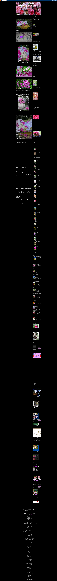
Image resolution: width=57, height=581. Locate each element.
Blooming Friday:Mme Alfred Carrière (28, 531)
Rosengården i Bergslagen (36, 107)
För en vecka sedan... (19, 17)
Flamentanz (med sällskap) (28, 539)
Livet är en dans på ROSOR (37, 241)
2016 (34, 362)
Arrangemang (28, 521)
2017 (34, 361)
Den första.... (38, 222)
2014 (34, 364)
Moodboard (29, 556)
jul (28, 544)
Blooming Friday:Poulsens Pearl (28, 532)
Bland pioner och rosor (36, 179)
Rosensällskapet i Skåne (35, 108)
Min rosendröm (35, 211)
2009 (34, 384)
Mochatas (28, 555)
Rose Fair (28, 567)
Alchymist (29, 519)
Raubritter (29, 564)
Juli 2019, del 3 (38, 160)
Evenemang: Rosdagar (29, 536)
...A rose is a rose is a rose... (28, 5)
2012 (34, 366)
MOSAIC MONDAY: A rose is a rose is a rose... (23, 150)
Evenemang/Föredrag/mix (29, 538)
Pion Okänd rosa (38, 180)
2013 (34, 365)
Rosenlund (29, 568)
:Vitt (29, 517)
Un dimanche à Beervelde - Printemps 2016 (38, 186)
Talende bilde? (38, 237)
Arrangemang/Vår (29, 525)
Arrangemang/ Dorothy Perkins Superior (29, 523)
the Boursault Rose (28, 573)
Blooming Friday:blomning (28, 529)
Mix (28, 552)
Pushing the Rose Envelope (37, 164)
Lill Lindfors (29, 548)
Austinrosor (29, 526)
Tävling (29, 576)
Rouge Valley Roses (35, 109)
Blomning (28, 527)
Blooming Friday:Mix (28, 530)
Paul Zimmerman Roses (35, 106)
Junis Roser (35, 236)
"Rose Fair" (29, 518)
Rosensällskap (28, 569)
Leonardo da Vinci (29, 547)
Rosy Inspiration (36, 231)
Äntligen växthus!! (38, 212)
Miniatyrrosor (28, 550)
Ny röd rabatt (38, 227)
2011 (34, 367)
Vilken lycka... (36, 306)
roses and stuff (35, 189)
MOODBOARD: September (38, 264)
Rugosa (34, 194)
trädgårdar (29, 575)
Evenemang (29, 534)
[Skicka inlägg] (27, 199)
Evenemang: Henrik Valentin (29, 535)
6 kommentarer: (25, 199)
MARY (27, 174)
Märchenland (29, 560)
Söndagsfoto (29, 572)
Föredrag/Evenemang (28, 540)
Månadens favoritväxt (29, 559)
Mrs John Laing (28, 558)
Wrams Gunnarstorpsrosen (28, 579)
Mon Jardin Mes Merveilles (37, 184)
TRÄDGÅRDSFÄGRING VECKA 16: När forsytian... (39, 258)
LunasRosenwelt (36, 216)
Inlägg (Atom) (21, 203)
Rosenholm (38, 170)
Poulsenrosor (28, 563)
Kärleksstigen (35, 159)
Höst (29, 543)
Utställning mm (28, 577)
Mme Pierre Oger (29, 554)
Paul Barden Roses (35, 105)
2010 (34, 383)
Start (29, 571)
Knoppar (28, 546)
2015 (34, 363)
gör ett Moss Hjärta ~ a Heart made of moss (39, 153)
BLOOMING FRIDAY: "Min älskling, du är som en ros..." (38, 271)
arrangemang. (28, 522)
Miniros (29, 551)
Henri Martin (29, 542)
